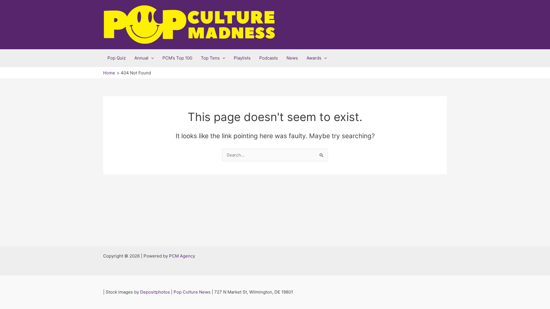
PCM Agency (182, 256)
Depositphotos (155, 292)
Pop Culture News (192, 292)
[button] (151, 58)
